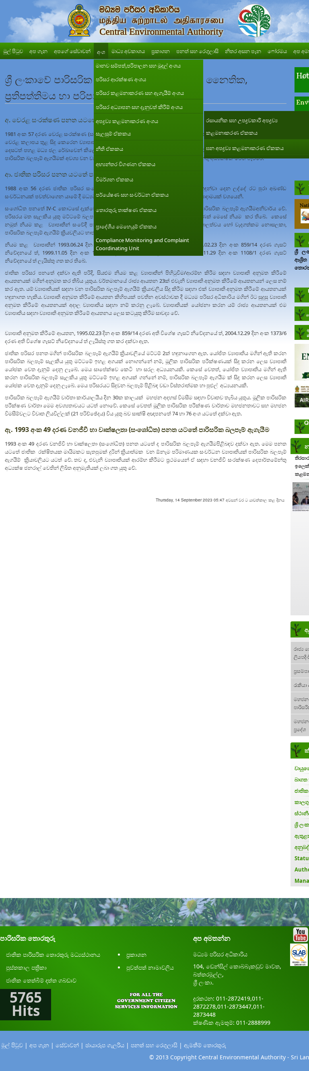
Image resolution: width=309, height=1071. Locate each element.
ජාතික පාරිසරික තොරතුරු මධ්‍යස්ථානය (53, 954)
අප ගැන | (41, 1045)
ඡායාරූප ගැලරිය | (107, 1045)
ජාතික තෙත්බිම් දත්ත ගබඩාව (41, 980)
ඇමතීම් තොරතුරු (205, 1045)
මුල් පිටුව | (14, 1045)
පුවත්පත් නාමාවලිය (150, 967)
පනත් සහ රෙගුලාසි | (156, 1045)
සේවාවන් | (70, 1045)
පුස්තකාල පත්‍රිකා (26, 967)
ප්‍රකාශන (136, 954)
